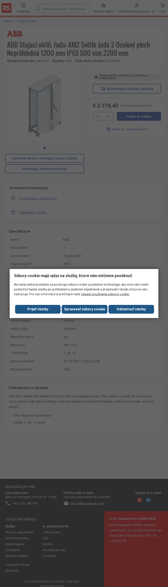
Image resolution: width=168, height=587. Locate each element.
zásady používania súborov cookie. (105, 294)
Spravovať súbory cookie (84, 309)
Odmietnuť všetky (131, 309)
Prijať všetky (37, 309)
